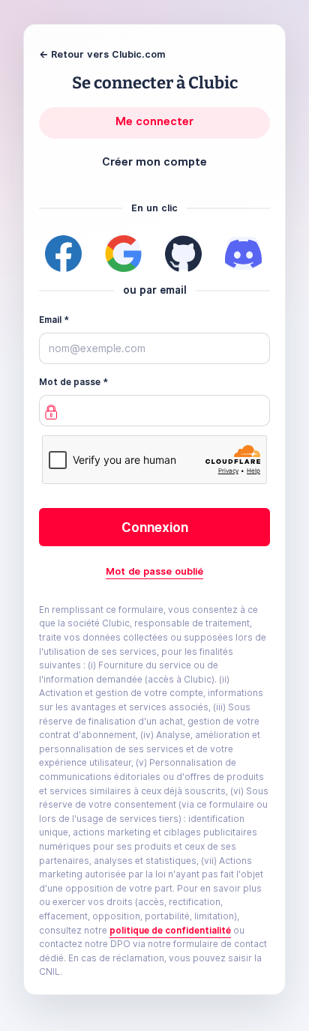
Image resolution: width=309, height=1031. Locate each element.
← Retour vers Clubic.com (102, 54)
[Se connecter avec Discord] (243, 253)
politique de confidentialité (170, 930)
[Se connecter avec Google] (123, 253)
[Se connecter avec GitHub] (183, 253)
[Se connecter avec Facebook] (63, 253)
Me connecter (155, 121)
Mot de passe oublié (154, 571)
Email (50, 319)
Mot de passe (69, 381)
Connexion (155, 527)
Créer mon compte (154, 162)
